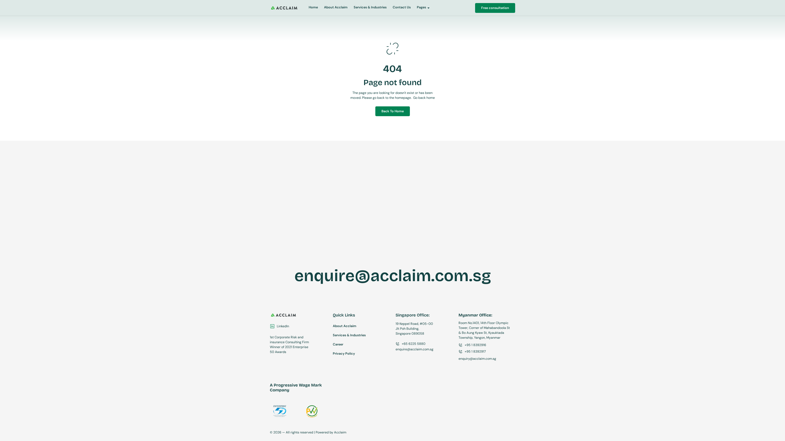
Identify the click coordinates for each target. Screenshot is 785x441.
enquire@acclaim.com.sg (392, 276)
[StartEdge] (284, 7)
